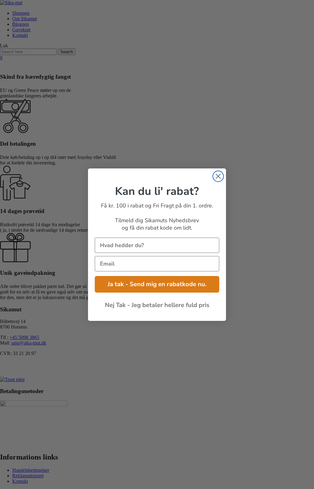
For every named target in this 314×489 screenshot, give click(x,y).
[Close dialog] (218, 176)
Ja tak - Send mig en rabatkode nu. (157, 284)
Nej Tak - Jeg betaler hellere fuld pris (157, 305)
